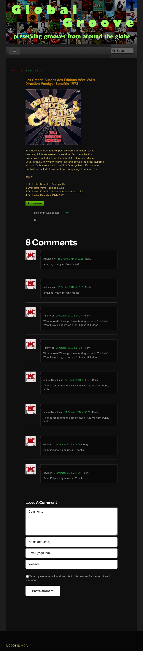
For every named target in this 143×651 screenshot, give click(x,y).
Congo (65, 212)
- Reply (87, 258)
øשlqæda (48, 258)
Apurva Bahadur (51, 380)
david (46, 444)
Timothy (47, 315)
